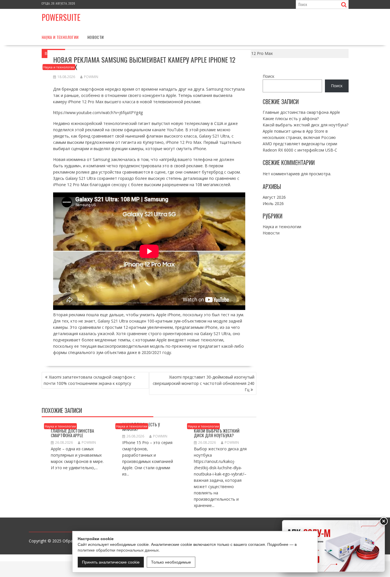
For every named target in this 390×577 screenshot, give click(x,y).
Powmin (91, 76)
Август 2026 (274, 197)
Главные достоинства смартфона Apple (72, 433)
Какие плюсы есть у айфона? (291, 118)
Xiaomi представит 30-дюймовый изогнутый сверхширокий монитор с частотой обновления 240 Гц (203, 383)
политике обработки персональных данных (118, 550)
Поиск (268, 76)
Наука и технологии (60, 37)
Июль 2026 (273, 203)
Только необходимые (171, 562)
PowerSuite (61, 17)
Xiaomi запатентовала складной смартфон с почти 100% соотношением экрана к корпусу (89, 380)
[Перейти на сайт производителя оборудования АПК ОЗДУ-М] (333, 546)
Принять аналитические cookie (111, 562)
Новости (95, 37)
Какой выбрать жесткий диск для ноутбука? (217, 433)
